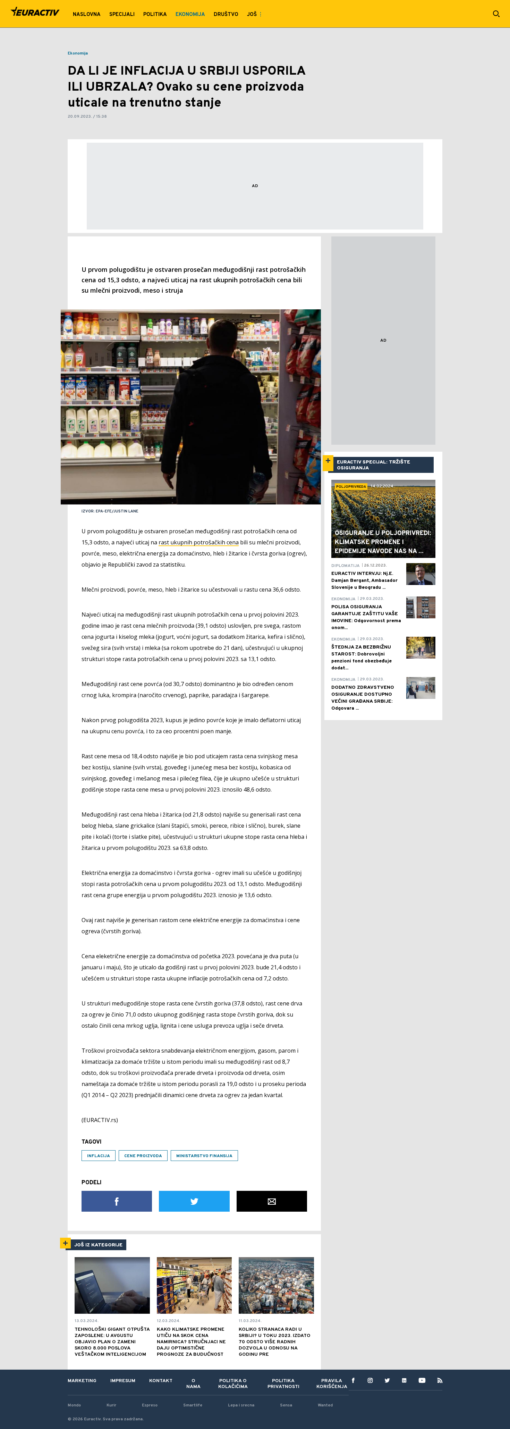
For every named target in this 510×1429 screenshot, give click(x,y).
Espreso (150, 1405)
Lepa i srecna (241, 1405)
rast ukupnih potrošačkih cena (199, 542)
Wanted (325, 1405)
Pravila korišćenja (331, 1384)
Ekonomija (78, 53)
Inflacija (98, 1156)
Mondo (74, 1405)
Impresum (122, 1381)
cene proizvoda (143, 1156)
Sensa (286, 1405)
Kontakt (160, 1381)
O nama (193, 1384)
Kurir (111, 1405)
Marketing (82, 1381)
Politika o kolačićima (233, 1384)
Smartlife (192, 1405)
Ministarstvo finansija (204, 1156)
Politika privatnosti (283, 1384)
